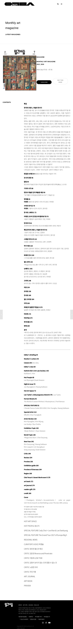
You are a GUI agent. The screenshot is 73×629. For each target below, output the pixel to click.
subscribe (44, 82)
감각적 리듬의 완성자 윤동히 (31, 514)
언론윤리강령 (33, 619)
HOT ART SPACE (30, 521)
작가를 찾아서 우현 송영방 (30, 509)
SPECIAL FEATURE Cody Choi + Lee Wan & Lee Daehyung (46, 530)
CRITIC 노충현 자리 (31, 567)
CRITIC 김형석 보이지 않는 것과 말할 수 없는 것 (40, 562)
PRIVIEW (27, 585)
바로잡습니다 (47, 616)
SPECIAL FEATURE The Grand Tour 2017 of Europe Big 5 (45, 535)
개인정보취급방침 (22, 616)
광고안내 (31, 605)
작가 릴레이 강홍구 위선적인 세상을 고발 (34, 507)
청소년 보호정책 (24, 619)
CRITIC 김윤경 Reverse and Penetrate (38, 553)
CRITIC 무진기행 (30, 572)
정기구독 (25, 605)
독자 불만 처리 (38, 616)
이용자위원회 (41, 619)
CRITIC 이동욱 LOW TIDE (33, 558)
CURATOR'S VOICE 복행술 (34, 544)
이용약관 (31, 616)
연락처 (20, 605)
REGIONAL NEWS (30, 539)
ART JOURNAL (29, 576)
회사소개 (36, 605)
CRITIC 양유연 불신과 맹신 (33, 549)
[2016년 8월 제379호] (71, 314)
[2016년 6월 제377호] (1, 314)
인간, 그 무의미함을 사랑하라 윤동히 (33, 517)
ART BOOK (28, 581)
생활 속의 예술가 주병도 (30, 512)
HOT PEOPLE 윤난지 (31, 526)
